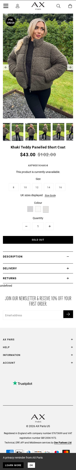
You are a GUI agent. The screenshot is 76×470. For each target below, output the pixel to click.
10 (25, 187)
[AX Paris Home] (38, 6)
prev (6, 67)
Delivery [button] (10, 268)
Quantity (38, 218)
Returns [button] (10, 278)
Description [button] (13, 256)
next (70, 67)
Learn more (13, 465)
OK (31, 465)
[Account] (17, 6)
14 (48, 187)
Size (38, 179)
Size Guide (50, 195)
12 (37, 187)
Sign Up (68, 314)
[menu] (5, 6)
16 (60, 187)
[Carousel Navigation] (38, 67)
